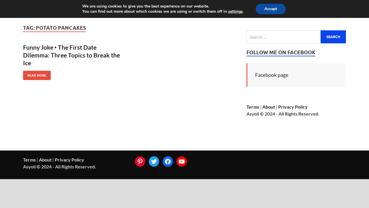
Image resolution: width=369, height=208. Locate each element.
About (268, 106)
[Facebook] (168, 161)
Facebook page (271, 75)
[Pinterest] (140, 161)
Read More (34, 74)
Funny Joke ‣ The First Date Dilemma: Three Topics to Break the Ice (71, 55)
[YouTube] (181, 161)
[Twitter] (154, 161)
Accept (270, 9)
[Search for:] (296, 36)
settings (235, 11)
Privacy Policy (293, 106)
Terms (252, 106)
